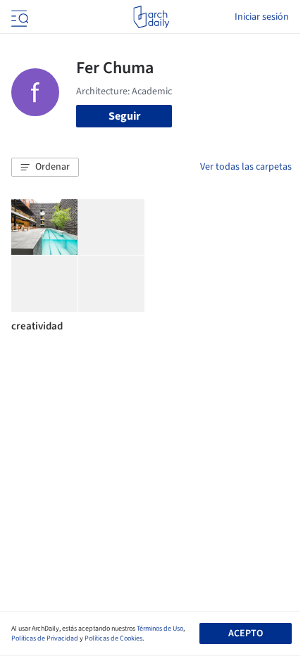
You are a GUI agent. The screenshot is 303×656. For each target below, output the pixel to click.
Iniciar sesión (262, 17)
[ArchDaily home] (151, 17)
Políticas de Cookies (113, 638)
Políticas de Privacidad (44, 638)
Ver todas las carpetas (246, 167)
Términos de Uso (160, 628)
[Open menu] (18, 17)
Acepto (245, 633)
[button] (45, 167)
